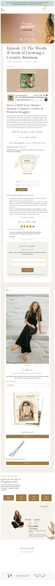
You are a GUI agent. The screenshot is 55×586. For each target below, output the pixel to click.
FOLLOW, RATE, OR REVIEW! (28, 217)
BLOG (35, 523)
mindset (35, 61)
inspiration (28, 61)
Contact (43, 576)
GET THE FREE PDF (21, 189)
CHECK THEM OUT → (27, 463)
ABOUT (45, 7)
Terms (44, 575)
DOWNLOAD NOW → (27, 436)
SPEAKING (44, 10)
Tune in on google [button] (34, 498)
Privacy (37, 576)
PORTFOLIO (44, 8)
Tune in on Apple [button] (8, 498)
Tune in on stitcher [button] (46, 498)
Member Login (37, 575)
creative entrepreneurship (15, 61)
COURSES (36, 522)
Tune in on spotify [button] (21, 498)
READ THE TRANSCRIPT (27, 239)
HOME (45, 5)
